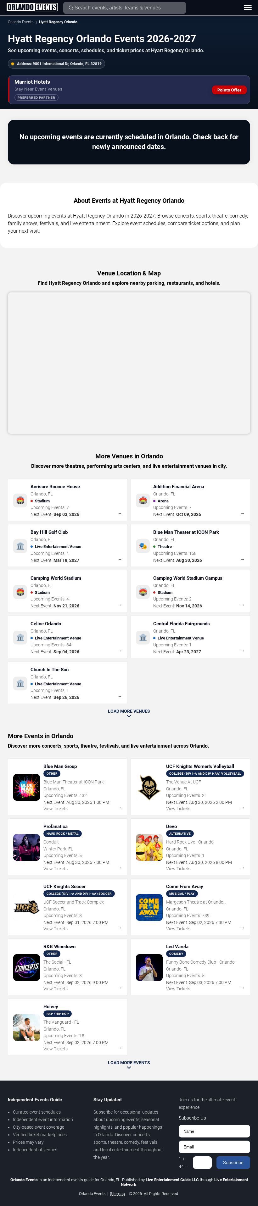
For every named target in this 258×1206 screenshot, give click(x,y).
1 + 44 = (183, 1162)
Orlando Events (20, 22)
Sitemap (117, 1193)
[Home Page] (32, 8)
